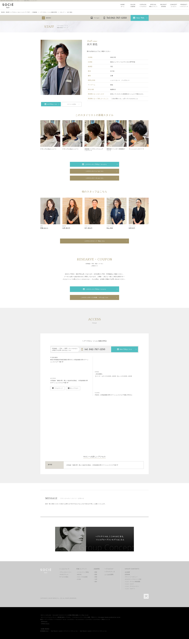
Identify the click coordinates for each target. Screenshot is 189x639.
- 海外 (95, 581)
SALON (132, 5)
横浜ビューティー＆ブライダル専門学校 (122, 62)
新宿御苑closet (44, 631)
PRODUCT (184, 5)
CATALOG (143, 5)
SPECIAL (153, 5)
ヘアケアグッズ (110, 571)
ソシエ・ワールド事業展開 (132, 581)
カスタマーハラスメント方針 (133, 579)
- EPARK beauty (44, 623)
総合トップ (43, 619)
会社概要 (127, 572)
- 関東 (95, 572)
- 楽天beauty (43, 621)
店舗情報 (34, 12)
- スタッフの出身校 (82, 577)
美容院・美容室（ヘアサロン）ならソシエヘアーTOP (15, 12)
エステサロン (97, 619)
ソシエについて (64, 568)
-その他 (78, 579)
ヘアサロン (50, 619)
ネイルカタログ (80, 619)
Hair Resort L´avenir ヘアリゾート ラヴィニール (64, 631)
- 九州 (95, 579)
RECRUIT (163, 5)
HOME (122, 5)
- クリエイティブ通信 (82, 572)
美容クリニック (106, 619)
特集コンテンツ (81, 568)
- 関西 (95, 574)
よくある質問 (109, 574)
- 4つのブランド (63, 574)
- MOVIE (79, 574)
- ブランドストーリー (65, 572)
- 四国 (95, 577)
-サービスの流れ (64, 577)
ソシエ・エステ (129, 584)
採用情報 (127, 574)
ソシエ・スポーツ (130, 588)
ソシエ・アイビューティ (132, 586)
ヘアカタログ (109, 568)
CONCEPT (173, 5)
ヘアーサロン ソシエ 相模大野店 (48, 12)
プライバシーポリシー (131, 577)
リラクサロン (88, 619)
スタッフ (62, 12)
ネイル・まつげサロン (69, 619)
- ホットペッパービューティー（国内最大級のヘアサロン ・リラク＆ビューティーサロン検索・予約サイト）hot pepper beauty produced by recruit (80, 617)
